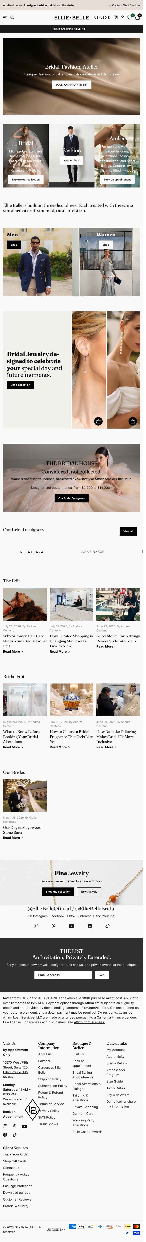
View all (128, 531)
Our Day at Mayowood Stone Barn (25, 812)
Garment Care (82, 1113)
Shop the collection (58, 891)
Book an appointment (117, 179)
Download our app (16, 1192)
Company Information (48, 1045)
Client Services (15, 1147)
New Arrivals (71, 160)
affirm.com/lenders (94, 1008)
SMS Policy (46, 1117)
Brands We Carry (15, 1206)
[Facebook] (90, 926)
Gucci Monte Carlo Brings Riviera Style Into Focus (118, 621)
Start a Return (116, 1063)
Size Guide (114, 1081)
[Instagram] (36, 926)
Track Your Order (16, 1154)
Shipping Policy (49, 1079)
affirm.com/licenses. (89, 1022)
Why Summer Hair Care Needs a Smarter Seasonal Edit (25, 623)
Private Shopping (85, 1107)
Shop (14, 244)
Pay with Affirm (117, 1095)
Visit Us (78, 1054)
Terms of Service (51, 1104)
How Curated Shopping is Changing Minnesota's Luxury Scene (72, 623)
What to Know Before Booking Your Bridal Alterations (25, 718)
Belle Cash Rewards (87, 1132)
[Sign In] (123, 17)
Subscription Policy (52, 1086)
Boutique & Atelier (81, 1045)
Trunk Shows (48, 1124)
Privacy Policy (48, 1111)
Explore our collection (26, 179)
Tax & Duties (115, 1088)
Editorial (44, 1061)
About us (45, 1054)
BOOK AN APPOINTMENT (72, 84)
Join (102, 974)
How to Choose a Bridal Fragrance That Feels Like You (72, 718)
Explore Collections (5, 17)
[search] (12, 17)
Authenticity (115, 1056)
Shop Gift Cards (15, 1161)
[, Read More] (115, 17)
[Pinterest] (54, 926)
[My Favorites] (130, 17)
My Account (115, 1050)
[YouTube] (71, 926)
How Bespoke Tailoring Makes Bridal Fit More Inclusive (118, 718)
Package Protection (17, 1186)
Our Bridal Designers (71, 498)
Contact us (11, 1168)
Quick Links (116, 1043)
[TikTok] (108, 926)
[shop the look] (98, 421)
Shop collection (20, 384)
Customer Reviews (17, 1199)
